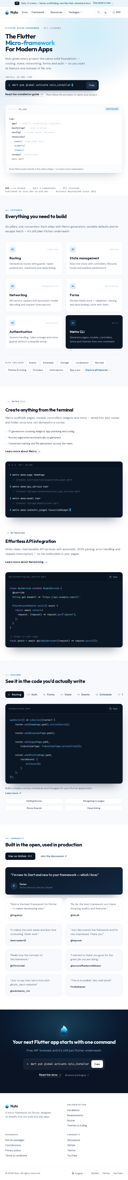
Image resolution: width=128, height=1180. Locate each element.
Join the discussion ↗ (53, 856)
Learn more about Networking (24, 562)
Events (32, 362)
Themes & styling (17, 370)
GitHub (71, 1145)
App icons (75, 370)
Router (71, 1120)
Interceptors (56, 370)
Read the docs (48, 1075)
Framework (38, 12)
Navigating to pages (93, 801)
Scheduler (48, 362)
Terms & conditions (16, 1155)
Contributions (13, 1145)
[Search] (98, 12)
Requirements (75, 1115)
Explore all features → (98, 370)
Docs (25, 12)
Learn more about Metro (21, 451)
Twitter (71, 1150)
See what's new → (103, 2)
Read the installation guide (22, 94)
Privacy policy (13, 1150)
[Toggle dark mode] (106, 12)
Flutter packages (14, 1140)
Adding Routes (34, 801)
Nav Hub (99, 362)
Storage (64, 362)
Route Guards (34, 808)
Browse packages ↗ (77, 1075)
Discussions (73, 1140)
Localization (82, 362)
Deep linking (94, 808)
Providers (38, 370)
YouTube (72, 1155)
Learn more (13, 793)
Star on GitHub (20, 856)
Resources (56, 12)
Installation (73, 1110)
